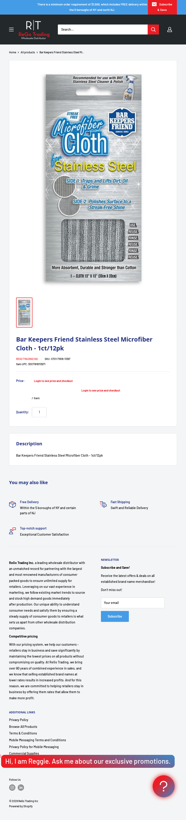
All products (28, 52)
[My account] (169, 29)
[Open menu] (11, 29)
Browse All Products (23, 727)
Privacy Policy (18, 720)
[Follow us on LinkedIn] (21, 787)
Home (12, 52)
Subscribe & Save (164, 7)
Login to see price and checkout (53, 380)
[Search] (153, 29)
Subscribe (115, 616)
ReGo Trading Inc (27, 358)
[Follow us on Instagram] (12, 787)
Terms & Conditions (23, 733)
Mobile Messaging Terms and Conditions (37, 740)
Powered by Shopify (21, 806)
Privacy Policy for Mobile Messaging (34, 747)
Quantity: (22, 412)
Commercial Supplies (24, 753)
